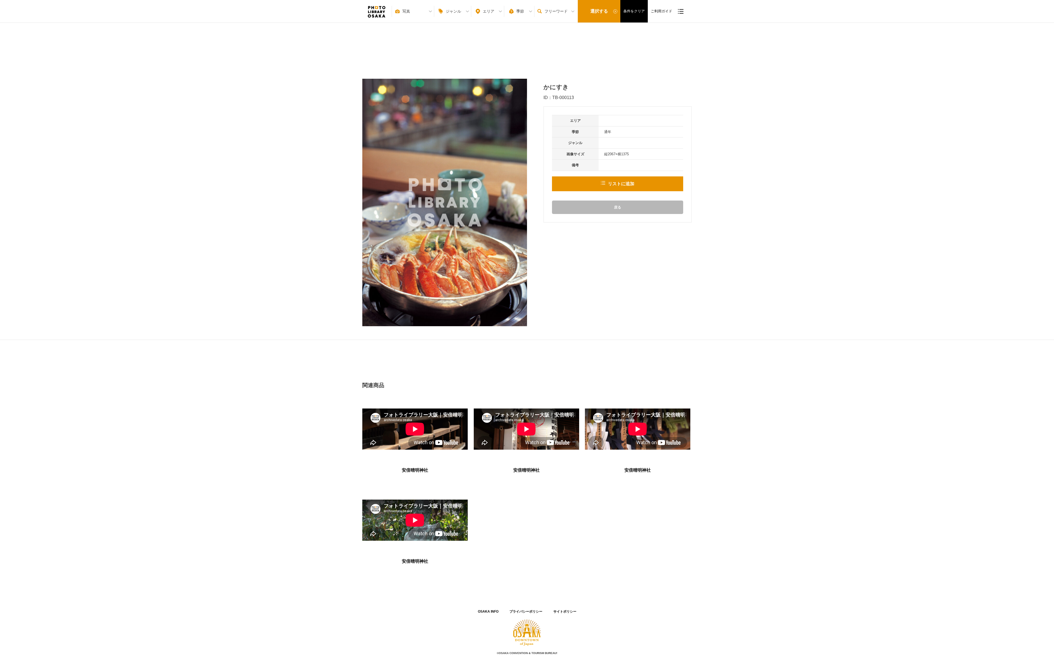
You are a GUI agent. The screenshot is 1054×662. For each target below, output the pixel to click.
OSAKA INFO (488, 611)
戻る (617, 207)
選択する (599, 11)
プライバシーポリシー (525, 611)
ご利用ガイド (661, 11)
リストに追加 (621, 183)
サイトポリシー (564, 611)
